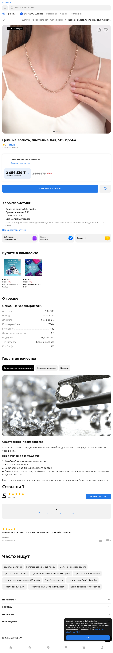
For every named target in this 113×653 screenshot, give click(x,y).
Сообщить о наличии (50, 188)
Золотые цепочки (13, 567)
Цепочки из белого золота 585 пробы (51, 573)
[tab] (18, 368)
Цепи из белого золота (16, 573)
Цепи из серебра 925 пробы (82, 580)
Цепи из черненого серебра (85, 587)
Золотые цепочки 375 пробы (40, 567)
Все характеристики (14, 230)
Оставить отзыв (98, 496)
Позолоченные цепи (14, 587)
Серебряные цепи (54, 580)
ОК (88, 637)
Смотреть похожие (20, 163)
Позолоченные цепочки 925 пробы (48, 587)
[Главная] (4, 20)
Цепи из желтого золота (87, 573)
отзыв (11, 145)
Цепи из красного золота (73, 567)
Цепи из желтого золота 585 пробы (22, 580)
